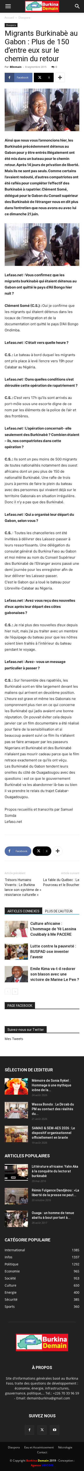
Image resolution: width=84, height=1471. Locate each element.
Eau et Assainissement (39, 1447)
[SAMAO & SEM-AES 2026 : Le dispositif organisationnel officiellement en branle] (16, 1134)
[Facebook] (29, 1430)
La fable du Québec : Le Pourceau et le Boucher (61, 882)
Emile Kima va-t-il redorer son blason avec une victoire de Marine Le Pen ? (54, 974)
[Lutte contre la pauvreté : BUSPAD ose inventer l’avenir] (16, 951)
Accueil (9, 18)
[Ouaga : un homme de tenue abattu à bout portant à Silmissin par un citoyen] (16, 1219)
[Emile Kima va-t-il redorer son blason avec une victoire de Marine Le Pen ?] (16, 974)
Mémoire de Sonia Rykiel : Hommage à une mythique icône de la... (51, 1085)
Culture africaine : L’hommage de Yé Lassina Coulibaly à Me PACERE (53, 929)
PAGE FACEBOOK (19, 1006)
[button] (7, 6)
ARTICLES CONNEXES (23, 911)
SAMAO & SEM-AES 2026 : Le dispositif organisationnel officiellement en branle (53, 1132)
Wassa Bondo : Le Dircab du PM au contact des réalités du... (53, 1109)
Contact (42, 1452)
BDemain (15, 67)
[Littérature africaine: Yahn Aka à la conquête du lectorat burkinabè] (16, 1172)
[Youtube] (54, 1430)
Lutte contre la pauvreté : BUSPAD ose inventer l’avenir (53, 951)
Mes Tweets (14, 1038)
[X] (42, 1430)
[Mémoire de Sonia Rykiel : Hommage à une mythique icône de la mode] (16, 1086)
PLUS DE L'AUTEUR (59, 911)
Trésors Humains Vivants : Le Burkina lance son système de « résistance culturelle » (23, 887)
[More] (60, 77)
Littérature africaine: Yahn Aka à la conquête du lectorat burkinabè (55, 1171)
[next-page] (15, 992)
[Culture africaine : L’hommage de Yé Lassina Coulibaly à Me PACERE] (16, 929)
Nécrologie (65, 1447)
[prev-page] (7, 992)
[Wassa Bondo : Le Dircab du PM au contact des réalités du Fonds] (16, 1110)
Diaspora (24, 18)
